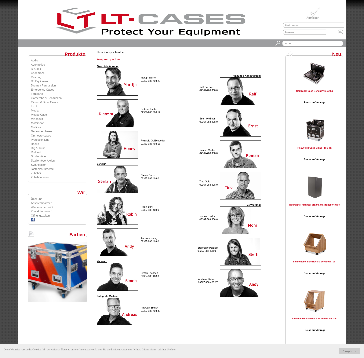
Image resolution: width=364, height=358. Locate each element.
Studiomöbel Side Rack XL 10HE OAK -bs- (314, 318)
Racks (35, 143)
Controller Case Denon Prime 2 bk (314, 91)
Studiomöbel (38, 156)
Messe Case (39, 114)
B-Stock (36, 68)
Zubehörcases (40, 177)
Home (100, 52)
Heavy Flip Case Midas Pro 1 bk (314, 148)
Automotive (38, 64)
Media (34, 110)
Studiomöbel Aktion (43, 160)
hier (173, 349)
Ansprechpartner (41, 203)
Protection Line (40, 139)
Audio (34, 60)
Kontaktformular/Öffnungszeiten (41, 213)
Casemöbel (38, 73)
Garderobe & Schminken (46, 98)
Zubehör (36, 173)
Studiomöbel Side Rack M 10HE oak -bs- (314, 261)
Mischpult (37, 118)
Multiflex (36, 127)
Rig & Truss (38, 148)
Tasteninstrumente (42, 168)
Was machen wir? (42, 207)
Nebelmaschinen (41, 131)
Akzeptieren (349, 351)
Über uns (36, 198)
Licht (34, 106)
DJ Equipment (40, 81)
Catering (36, 77)
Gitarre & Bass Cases (44, 102)
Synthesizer (38, 164)
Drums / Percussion (43, 85)
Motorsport (37, 123)
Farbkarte (37, 93)
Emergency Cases (42, 89)
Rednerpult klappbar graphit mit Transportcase (314, 204)
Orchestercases (41, 135)
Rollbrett (36, 152)
